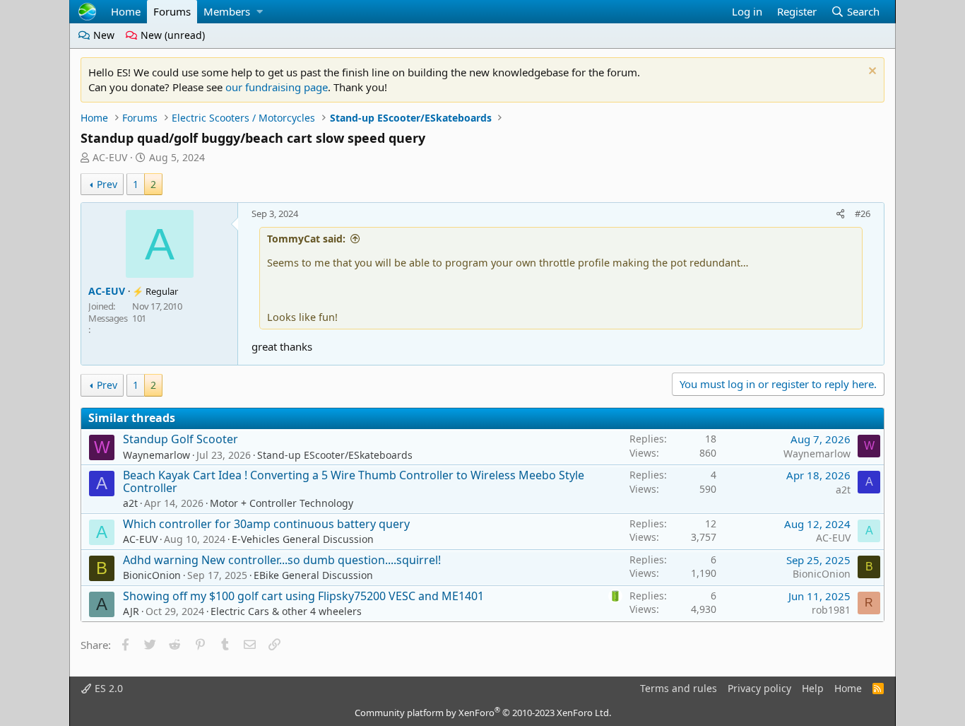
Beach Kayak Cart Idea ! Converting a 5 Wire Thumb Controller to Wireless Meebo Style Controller (353, 481)
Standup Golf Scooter (180, 439)
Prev (107, 184)
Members (226, 11)
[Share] (840, 213)
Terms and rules (678, 688)
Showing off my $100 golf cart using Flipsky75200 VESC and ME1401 (303, 596)
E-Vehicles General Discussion (303, 539)
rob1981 (831, 609)
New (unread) (171, 35)
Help (813, 688)
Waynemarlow (156, 455)
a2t (130, 503)
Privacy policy (759, 688)
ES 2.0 (107, 688)
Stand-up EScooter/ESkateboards (335, 455)
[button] (259, 11)
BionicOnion (152, 575)
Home (126, 11)
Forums (172, 11)
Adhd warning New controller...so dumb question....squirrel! (282, 560)
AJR (131, 611)
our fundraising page (276, 87)
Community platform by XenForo (483, 712)
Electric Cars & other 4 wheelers (286, 611)
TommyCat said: (306, 238)
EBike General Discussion (313, 575)
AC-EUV (110, 157)
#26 (862, 213)
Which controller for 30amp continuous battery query (266, 524)
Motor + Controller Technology (281, 503)
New (102, 35)
